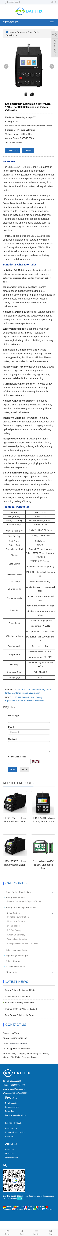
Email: (11, 727)
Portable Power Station (18, 917)
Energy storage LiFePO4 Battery (22, 943)
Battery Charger (13, 961)
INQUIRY (13, 150)
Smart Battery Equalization (18, 892)
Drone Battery (13, 926)
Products (21, 32)
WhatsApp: (13, 715)
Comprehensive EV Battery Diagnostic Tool (43, 865)
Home (12, 32)
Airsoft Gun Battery (16, 935)
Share (7, 1234)
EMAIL (28, 150)
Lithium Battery (13, 913)
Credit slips (9, 1136)
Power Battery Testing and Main (20, 990)
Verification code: (17, 757)
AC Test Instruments (15, 966)
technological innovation (15, 1132)
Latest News (13, 1122)
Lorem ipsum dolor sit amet (16, 1115)
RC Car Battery (14, 930)
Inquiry (36, 1234)
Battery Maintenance (15, 897)
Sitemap (13, 1199)
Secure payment (11, 1107)
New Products (11, 1103)
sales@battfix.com (18, 1043)
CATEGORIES (11, 22)
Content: (12, 739)
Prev (6, 66)
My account (9, 1153)
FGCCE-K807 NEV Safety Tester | (21, 1009)
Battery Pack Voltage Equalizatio (21, 907)
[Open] (54, 44)
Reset (24, 769)
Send (12, 769)
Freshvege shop (11, 1157)
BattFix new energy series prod (19, 1002)
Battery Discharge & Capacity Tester (24, 901)
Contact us (9, 1149)
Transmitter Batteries (17, 939)
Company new (11, 1128)
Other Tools (11, 972)
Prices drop (9, 1111)
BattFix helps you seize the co (19, 996)
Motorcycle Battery (16, 921)
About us (11, 1143)
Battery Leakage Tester (17, 950)
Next (52, 66)
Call (21, 1234)
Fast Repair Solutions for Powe (19, 1015)
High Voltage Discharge (17, 955)
